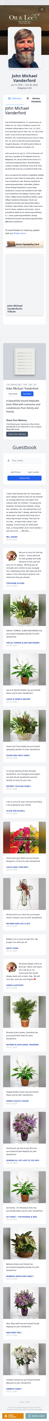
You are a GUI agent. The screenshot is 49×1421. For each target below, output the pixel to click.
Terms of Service (32, 1409)
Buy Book (27, 394)
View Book (12, 394)
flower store (20, 233)
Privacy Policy (17, 1409)
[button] (24, 610)
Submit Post (24, 478)
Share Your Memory (17, 434)
